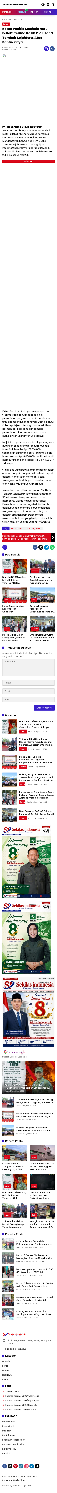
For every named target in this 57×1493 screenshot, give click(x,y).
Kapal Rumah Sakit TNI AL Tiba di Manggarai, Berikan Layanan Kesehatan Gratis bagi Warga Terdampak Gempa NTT (42, 1166)
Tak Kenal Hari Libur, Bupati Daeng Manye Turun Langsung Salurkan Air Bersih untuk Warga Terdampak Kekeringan (41, 580)
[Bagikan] (52, 48)
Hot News (7, 1374)
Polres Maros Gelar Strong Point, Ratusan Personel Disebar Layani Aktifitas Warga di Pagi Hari (14, 638)
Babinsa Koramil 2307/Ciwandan (21, 1405)
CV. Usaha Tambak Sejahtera (27, 528)
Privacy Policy (9, 1448)
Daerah (6, 24)
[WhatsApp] (52, 547)
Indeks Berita (8, 1421)
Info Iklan (6, 1430)
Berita (34, 600)
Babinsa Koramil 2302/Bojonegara (22, 1400)
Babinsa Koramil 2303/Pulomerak (22, 1395)
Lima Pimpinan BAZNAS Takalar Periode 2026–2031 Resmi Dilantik (42, 638)
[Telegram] (46, 547)
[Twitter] (40, 547)
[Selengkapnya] (28, 1052)
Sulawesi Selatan (13, 1391)
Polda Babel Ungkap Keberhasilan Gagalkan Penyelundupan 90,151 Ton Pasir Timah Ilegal (14, 609)
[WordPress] (21, 1466)
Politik (5, 1379)
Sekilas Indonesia (15, 4)
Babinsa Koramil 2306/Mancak (20, 1409)
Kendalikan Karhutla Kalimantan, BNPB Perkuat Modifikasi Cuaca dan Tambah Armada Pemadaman (41, 1195)
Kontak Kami (8, 1435)
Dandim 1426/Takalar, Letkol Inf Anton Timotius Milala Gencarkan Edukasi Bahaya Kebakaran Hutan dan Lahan (14, 580)
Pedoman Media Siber (13, 1439)
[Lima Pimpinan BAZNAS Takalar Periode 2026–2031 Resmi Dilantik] (42, 624)
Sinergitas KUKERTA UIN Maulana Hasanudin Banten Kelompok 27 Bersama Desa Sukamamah (42, 1224)
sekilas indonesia (9, 48)
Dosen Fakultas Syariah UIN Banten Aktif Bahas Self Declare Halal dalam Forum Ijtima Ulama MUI (34, 1285)
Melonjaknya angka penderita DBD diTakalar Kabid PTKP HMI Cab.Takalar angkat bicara (34, 1271)
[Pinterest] (15, 1466)
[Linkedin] (31, 1466)
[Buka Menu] (48, 4)
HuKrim (6, 1370)
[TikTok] (37, 1466)
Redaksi (6, 1453)
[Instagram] (26, 1466)
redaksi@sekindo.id (16, 1348)
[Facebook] (35, 547)
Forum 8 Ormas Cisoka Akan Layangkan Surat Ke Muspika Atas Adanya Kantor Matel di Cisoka (34, 1257)
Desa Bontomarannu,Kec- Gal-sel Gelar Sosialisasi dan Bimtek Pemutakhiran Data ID (34, 1299)
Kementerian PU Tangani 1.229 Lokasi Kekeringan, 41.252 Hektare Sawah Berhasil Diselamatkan (14, 1166)
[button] (43, 4)
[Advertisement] (28, 285)
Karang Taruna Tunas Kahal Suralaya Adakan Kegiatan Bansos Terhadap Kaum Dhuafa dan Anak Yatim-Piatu (34, 1313)
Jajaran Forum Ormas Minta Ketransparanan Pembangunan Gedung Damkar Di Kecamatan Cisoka (33, 1243)
